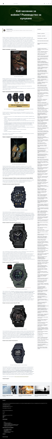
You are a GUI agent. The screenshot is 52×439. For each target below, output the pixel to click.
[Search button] (50, 3)
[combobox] (12, 3)
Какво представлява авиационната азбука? (42, 43)
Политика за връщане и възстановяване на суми (11, 424)
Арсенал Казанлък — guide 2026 (42, 38)
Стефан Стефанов (9, 29)
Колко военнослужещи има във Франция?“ (22, 376)
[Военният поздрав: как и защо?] (10, 390)
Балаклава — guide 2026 (41, 33)
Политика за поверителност (8, 423)
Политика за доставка (7, 422)
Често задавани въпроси (7, 429)
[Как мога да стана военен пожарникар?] (26, 390)
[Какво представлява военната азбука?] (42, 390)
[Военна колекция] (19, 100)
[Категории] (44, 3)
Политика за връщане (7, 432)
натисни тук (10, 406)
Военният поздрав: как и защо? (8, 395)
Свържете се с (6, 430)
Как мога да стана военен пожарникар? (25, 395)
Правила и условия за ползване (8, 431)
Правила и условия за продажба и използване (11, 425)
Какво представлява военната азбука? (43, 40)
